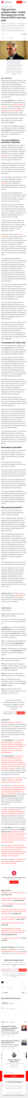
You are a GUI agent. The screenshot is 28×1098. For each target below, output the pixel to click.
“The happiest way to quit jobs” (10, 938)
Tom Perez (17, 789)
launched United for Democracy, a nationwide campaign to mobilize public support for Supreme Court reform (13, 812)
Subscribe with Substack (15, 1082)
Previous (6, 992)
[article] (14, 1031)
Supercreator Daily (7, 6)
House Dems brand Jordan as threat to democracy (10, 1041)
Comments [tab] (4, 1003)
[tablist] (7, 1003)
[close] (23, 1053)
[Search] (25, 1022)
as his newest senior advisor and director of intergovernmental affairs (13, 792)
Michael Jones (11, 1035)
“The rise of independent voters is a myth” (13, 904)
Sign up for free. (22, 953)
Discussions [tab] (12, 1022)
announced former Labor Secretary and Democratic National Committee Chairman (13, 787)
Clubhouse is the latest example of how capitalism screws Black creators (9, 1028)
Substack (6, 1095)
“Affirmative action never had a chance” (13, 892)
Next (23, 992)
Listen (24, 34)
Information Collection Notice (16, 975)
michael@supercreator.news (9, 951)
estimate (3, 183)
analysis (3, 155)
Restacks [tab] (11, 1003)
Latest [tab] (6, 1022)
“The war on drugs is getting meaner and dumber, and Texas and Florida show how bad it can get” (14, 911)
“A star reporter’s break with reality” (11, 923)
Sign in (25, 2)
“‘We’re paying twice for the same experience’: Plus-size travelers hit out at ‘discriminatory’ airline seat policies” (13, 930)
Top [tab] (3, 1022)
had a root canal (16, 778)
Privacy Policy (19, 1088)
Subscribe (19, 2)
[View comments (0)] (7, 37)
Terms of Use (21, 973)
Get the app (14, 882)
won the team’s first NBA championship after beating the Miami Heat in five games (13, 861)
